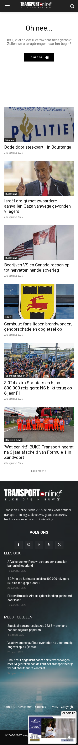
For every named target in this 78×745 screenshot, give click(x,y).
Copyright (67, 707)
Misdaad (10, 140)
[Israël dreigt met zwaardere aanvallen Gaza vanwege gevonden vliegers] (39, 178)
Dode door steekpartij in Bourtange (37, 147)
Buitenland (11, 193)
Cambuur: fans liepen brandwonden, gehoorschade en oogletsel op (38, 326)
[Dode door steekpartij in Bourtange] (39, 124)
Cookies (40, 707)
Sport (8, 316)
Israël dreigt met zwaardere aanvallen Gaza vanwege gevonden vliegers (37, 206)
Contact (9, 707)
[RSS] (49, 545)
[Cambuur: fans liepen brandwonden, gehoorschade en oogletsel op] (39, 301)
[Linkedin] (39, 545)
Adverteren (25, 707)
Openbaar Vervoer (15, 375)
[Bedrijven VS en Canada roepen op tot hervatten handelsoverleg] (39, 242)
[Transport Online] (39, 5)
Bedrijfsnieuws (13, 439)
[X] (59, 545)
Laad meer (37, 471)
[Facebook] (19, 545)
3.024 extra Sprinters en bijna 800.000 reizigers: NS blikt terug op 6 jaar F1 (38, 388)
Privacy (53, 707)
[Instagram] (29, 545)
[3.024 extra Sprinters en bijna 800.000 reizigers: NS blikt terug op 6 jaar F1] (39, 360)
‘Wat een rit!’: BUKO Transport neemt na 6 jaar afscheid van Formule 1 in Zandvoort (39, 452)
